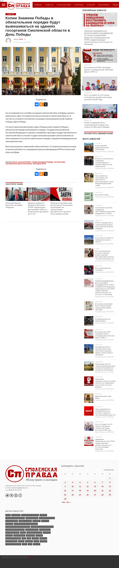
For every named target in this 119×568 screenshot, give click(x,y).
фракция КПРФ (39, 164)
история (46, 532)
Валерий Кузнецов (34, 532)
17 (72, 491)
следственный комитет (15, 529)
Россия (39, 535)
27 (95, 495)
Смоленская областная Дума (18, 164)
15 (110, 486)
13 (95, 486)
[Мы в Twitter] (7, 495)
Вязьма (36, 544)
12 (87, 486)
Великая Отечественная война (17, 526)
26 (87, 495)
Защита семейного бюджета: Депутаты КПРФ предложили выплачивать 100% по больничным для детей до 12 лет (38, 208)
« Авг (63, 502)
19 (87, 491)
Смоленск (16, 515)
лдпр (36, 541)
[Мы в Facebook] (20, 495)
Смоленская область (30, 515)
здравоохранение (13, 538)
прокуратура (45, 529)
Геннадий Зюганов (47, 518)
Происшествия (64, 5)
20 (95, 491)
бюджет (29, 541)
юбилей (43, 541)
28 (102, 495)
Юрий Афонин (11, 541)
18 (80, 491)
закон (14, 162)
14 (102, 486)
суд (30, 544)
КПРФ (8, 515)
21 (102, 491)
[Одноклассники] (41, 104)
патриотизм (59, 162)
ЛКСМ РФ (45, 521)
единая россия (25, 521)
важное (43, 515)
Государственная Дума (15, 518)
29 (110, 495)
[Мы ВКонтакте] (11, 495)
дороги (9, 535)
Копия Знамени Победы (42, 162)
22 (110, 491)
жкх (23, 538)
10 (72, 486)
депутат (43, 538)
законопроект (24, 162)
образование (19, 535)
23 (65, 495)
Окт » (68, 502)
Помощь (36, 521)
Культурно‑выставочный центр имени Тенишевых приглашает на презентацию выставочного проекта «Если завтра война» (61, 208)
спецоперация (32, 518)
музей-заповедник (13, 544)
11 (80, 486)
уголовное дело (12, 532)
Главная (38, 5)
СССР (24, 544)
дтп (28, 538)
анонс (21, 541)
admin (21, 39)
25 (80, 495)
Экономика (103, 5)
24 (72, 495)
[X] (46, 104)
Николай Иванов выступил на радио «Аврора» (14, 205)
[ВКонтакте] (37, 104)
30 (65, 499)
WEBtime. (31, 557)
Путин (23, 532)
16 (65, 491)
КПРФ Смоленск (32, 529)
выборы (9, 524)
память (35, 538)
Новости (49, 5)
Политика (79, 5)
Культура (91, 5)
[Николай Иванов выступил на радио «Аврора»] (16, 200)
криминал (30, 535)
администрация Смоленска (42, 526)
